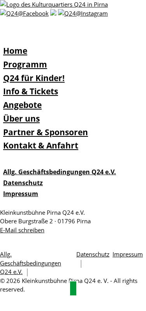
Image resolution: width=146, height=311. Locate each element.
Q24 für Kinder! (34, 77)
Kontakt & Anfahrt (40, 145)
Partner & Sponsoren (45, 132)
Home (15, 50)
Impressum (20, 193)
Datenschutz (23, 182)
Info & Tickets (30, 91)
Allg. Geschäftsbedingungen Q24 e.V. (59, 172)
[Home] (54, 4)
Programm (25, 64)
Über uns (21, 118)
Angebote (22, 104)
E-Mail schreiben (22, 230)
